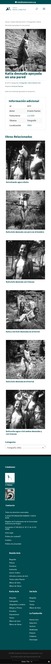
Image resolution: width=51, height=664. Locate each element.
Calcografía (13, 601)
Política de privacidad (13, 544)
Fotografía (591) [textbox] (24, 447)
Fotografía (31, 22)
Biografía (12, 559)
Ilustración (13, 569)
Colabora (32, 636)
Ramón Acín (34, 620)
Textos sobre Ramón (17, 579)
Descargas (33, 640)
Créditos (8, 540)
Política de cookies (13, 536)
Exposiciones (14, 614)
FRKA (29, 125)
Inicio (7, 22)
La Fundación (35, 613)
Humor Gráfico (14, 573)
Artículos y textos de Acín (18, 576)
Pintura (12, 563)
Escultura (12, 566)
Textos (11, 618)
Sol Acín (32, 626)
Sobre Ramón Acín (18, 22)
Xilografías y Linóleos (17, 604)
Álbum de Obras (15, 586)
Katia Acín (14, 591)
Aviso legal (9, 533)
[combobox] (25, 446)
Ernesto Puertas (17, 86)
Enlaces (32, 633)
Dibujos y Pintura (15, 608)
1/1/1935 (30, 115)
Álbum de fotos (15, 583)
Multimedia (33, 630)
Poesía (32, 601)
